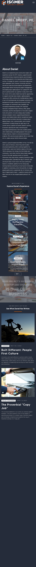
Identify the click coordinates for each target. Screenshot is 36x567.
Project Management (8, 400)
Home (3, 35)
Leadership (5, 346)
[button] (33, 2)
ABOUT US (9, 35)
